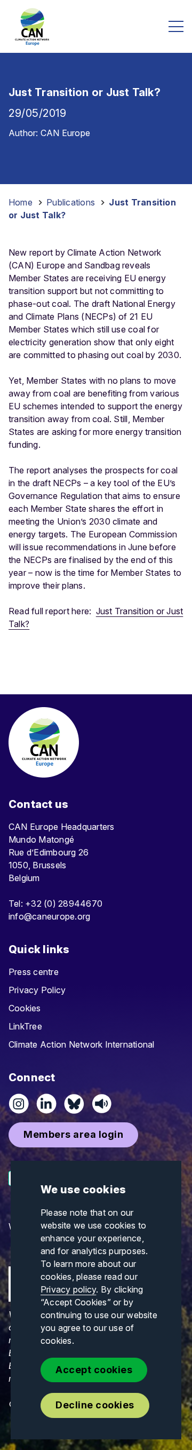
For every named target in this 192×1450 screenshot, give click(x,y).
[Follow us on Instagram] (19, 1104)
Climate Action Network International (82, 1044)
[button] (73, 1134)
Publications (70, 202)
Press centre (34, 971)
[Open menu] (176, 26)
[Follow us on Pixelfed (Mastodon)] (74, 1104)
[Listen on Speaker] (102, 1104)
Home (21, 202)
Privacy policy (68, 1289)
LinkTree (25, 1026)
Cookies (25, 1008)
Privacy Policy (37, 990)
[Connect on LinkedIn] (46, 1104)
